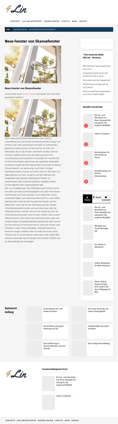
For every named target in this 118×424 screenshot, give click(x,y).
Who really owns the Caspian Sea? (97, 80)
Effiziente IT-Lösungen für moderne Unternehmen (35, 381)
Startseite (15, 21)
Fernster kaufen (29, 94)
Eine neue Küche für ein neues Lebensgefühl (33, 372)
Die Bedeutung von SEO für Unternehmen (32, 353)
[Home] (7, 21)
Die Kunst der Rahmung (26, 409)
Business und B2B (51, 21)
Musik (74, 21)
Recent (98, 197)
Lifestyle (66, 21)
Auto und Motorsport (32, 21)
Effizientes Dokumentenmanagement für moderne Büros (37, 400)
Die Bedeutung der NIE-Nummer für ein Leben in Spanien (38, 363)
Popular (87, 200)
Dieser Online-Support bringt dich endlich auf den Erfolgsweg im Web (102, 287)
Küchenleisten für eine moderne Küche (102, 155)
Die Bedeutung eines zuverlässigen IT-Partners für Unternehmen (40, 390)
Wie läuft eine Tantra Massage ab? (101, 228)
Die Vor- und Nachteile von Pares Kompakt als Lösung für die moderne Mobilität (102, 120)
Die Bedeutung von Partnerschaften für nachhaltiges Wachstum (39, 418)
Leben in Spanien (101, 134)
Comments (106, 200)
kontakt (83, 21)
